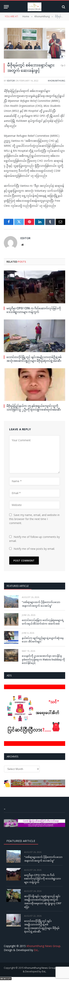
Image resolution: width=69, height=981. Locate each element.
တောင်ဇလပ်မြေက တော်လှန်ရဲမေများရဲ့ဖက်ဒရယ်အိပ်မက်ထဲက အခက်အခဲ (43, 621)
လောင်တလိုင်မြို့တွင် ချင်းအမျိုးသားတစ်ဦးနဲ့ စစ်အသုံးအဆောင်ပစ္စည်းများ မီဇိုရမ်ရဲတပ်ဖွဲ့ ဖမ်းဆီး (34, 358)
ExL (36, 950)
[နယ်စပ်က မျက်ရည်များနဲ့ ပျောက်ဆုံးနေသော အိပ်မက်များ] (11, 637)
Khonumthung (56, 80)
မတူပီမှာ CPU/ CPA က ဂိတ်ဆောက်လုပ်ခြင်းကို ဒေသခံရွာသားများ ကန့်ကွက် (34, 310)
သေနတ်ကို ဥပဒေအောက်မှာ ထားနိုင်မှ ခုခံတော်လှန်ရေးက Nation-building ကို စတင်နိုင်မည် (43, 659)
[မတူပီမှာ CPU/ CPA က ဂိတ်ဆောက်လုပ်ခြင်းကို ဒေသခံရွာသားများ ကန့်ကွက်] (34, 286)
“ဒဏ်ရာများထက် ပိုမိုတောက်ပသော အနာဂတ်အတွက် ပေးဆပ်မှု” (41, 603)
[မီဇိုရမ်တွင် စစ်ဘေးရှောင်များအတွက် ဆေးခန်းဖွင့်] (34, 43)
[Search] (63, 6)
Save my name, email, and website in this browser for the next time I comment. (34, 519)
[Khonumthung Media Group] (34, 7)
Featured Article (18, 586)
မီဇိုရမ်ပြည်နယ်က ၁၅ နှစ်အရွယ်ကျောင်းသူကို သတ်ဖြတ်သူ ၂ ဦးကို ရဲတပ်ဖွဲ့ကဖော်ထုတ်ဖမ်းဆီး (34, 407)
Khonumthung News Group (43, 946)
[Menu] (6, 6)
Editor (11, 80)
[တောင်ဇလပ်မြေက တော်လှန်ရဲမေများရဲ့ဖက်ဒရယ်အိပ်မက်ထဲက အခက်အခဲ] (11, 619)
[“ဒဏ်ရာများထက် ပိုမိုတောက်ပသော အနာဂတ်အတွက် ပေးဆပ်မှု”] (11, 601)
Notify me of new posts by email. (34, 549)
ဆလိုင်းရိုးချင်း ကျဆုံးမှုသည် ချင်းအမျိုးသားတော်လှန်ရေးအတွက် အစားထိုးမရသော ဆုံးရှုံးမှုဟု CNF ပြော (42, 901)
